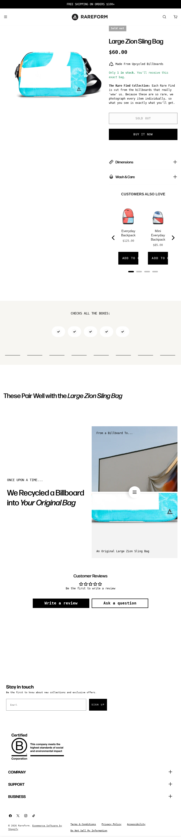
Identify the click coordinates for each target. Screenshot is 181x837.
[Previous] (113, 237)
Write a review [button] (61, 603)
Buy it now (143, 134)
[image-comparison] (134, 492)
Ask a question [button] (119, 603)
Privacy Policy (111, 824)
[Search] (164, 17)
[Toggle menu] (5, 17)
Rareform (23, 825)
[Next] (172, 237)
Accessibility (136, 824)
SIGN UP (98, 704)
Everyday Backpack (128, 233)
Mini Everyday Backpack (158, 235)
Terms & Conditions (83, 824)
